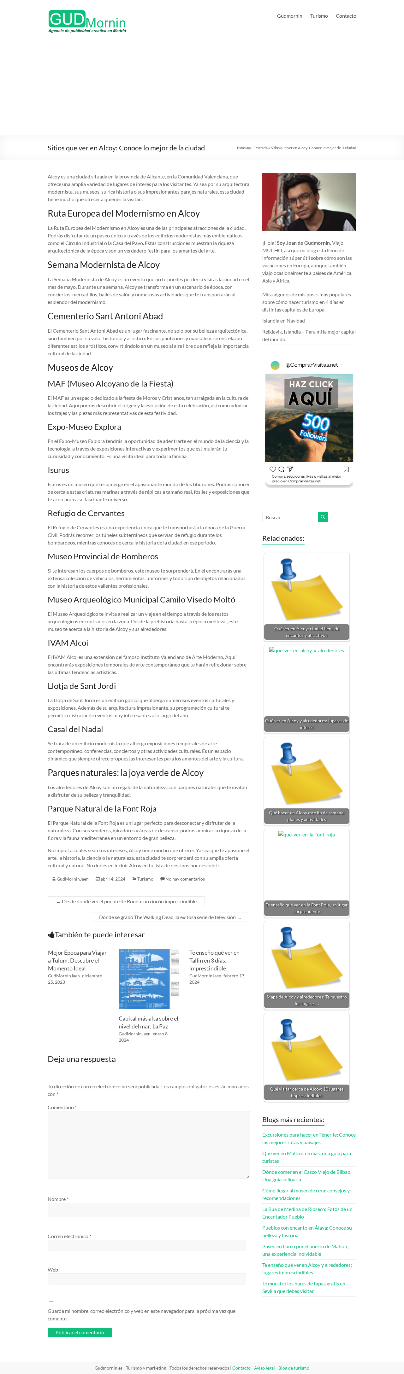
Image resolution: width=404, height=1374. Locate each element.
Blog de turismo (293, 1368)
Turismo (319, 16)
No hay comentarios (185, 879)
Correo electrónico (69, 1236)
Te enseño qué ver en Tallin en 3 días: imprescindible (214, 960)
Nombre (58, 1199)
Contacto (346, 16)
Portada (261, 147)
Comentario (62, 1107)
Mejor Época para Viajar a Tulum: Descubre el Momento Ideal (77, 960)
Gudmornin (289, 16)
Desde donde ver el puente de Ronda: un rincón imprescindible (126, 901)
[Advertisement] (202, 88)
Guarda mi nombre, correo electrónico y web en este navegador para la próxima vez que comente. (141, 1314)
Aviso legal (264, 1368)
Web (53, 1269)
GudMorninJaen (73, 879)
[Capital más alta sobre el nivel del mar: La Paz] (149, 952)
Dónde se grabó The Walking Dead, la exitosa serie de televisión (170, 917)
